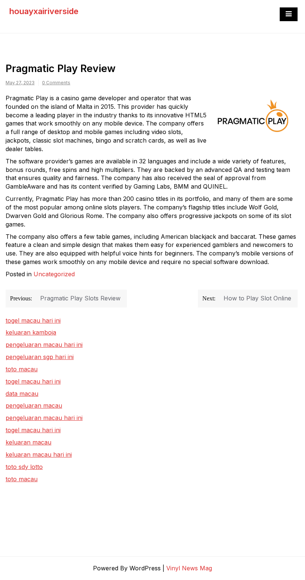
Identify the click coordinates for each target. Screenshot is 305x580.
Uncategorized (54, 274)
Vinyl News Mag (189, 568)
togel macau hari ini (33, 381)
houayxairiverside (43, 11)
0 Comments (56, 82)
